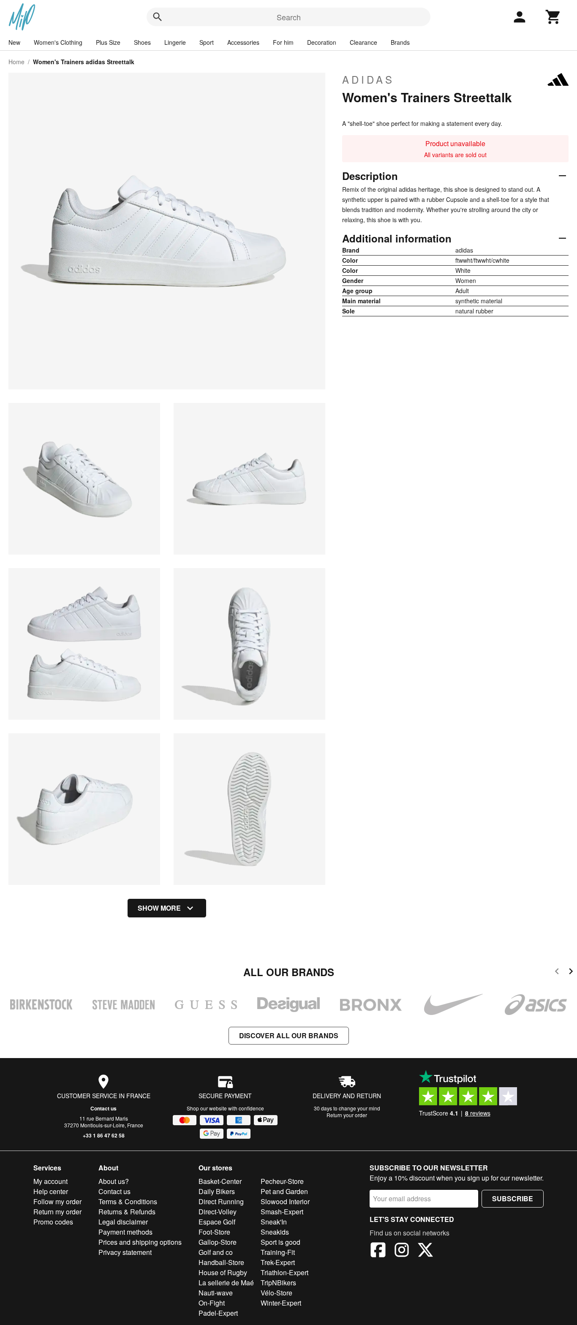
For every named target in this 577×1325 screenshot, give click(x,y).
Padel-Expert (218, 1313)
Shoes (142, 42)
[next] (571, 972)
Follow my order (57, 1201)
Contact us (103, 1108)
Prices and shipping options (140, 1242)
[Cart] (553, 16)
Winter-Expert (281, 1303)
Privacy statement (125, 1252)
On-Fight (212, 1303)
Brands (400, 42)
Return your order (347, 1114)
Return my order (57, 1211)
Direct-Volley (218, 1211)
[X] (425, 1251)
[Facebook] (378, 1251)
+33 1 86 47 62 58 (104, 1135)
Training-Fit (278, 1252)
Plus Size (108, 42)
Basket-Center (220, 1181)
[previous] (557, 972)
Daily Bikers (217, 1191)
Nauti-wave (216, 1293)
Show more (159, 908)
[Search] (157, 17)
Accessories (243, 42)
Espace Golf (217, 1222)
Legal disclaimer (123, 1222)
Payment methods (125, 1232)
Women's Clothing (58, 42)
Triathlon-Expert (284, 1272)
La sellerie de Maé (226, 1282)
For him (283, 42)
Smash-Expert (282, 1211)
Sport (206, 42)
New (14, 42)
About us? (113, 1181)
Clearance (363, 42)
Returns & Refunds (126, 1211)
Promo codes (53, 1222)
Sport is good (280, 1242)
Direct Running (221, 1201)
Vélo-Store (276, 1293)
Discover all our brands (288, 1035)
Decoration (321, 42)
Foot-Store (214, 1232)
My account (50, 1181)
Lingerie (175, 42)
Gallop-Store (218, 1242)
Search (289, 16)
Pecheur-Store (282, 1181)
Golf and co (216, 1252)
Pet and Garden (284, 1191)
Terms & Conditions (127, 1201)
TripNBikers (278, 1282)
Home (16, 61)
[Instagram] (401, 1251)
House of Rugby (223, 1272)
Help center (50, 1191)
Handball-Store (221, 1262)
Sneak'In (274, 1222)
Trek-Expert (278, 1262)
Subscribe (512, 1198)
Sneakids (275, 1232)
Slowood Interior (285, 1201)
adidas (368, 79)
